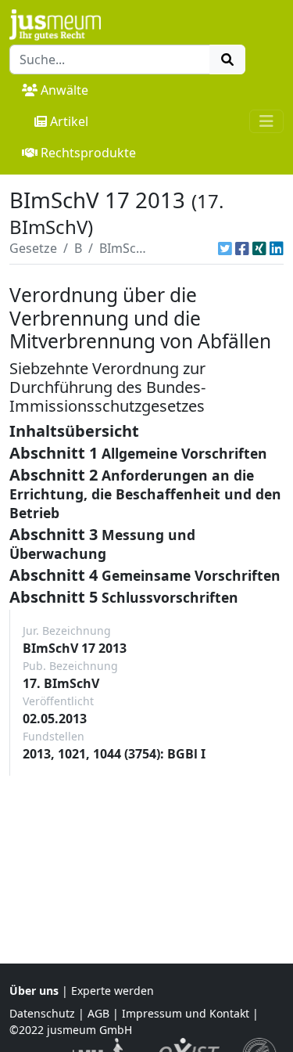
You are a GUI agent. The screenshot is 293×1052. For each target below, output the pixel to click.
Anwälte (64, 90)
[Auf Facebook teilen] (242, 248)
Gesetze (33, 248)
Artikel (69, 121)
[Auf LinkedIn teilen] (277, 248)
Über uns (34, 990)
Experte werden (112, 990)
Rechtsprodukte (88, 152)
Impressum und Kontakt (185, 1013)
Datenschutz (42, 1013)
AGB (98, 1013)
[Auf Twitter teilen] (225, 248)
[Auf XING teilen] (259, 248)
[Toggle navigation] (266, 121)
